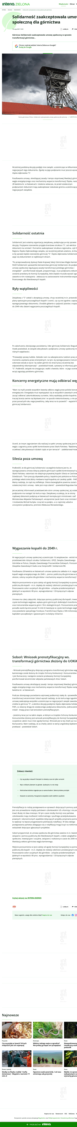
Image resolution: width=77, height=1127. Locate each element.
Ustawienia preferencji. (67, 1118)
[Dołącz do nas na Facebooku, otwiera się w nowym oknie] (72, 915)
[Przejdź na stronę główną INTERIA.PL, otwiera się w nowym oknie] (8, 4)
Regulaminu (41, 1118)
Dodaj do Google (36, 47)
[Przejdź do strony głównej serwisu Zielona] (23, 4)
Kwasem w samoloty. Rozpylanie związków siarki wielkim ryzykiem (42, 796)
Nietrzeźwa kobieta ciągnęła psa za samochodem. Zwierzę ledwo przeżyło (44, 790)
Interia (4, 10)
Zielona (10, 10)
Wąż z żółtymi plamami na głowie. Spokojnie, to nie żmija (39, 785)
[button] (63, 4)
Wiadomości (17, 10)
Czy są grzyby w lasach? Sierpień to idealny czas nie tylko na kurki (42, 779)
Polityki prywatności (54, 1118)
